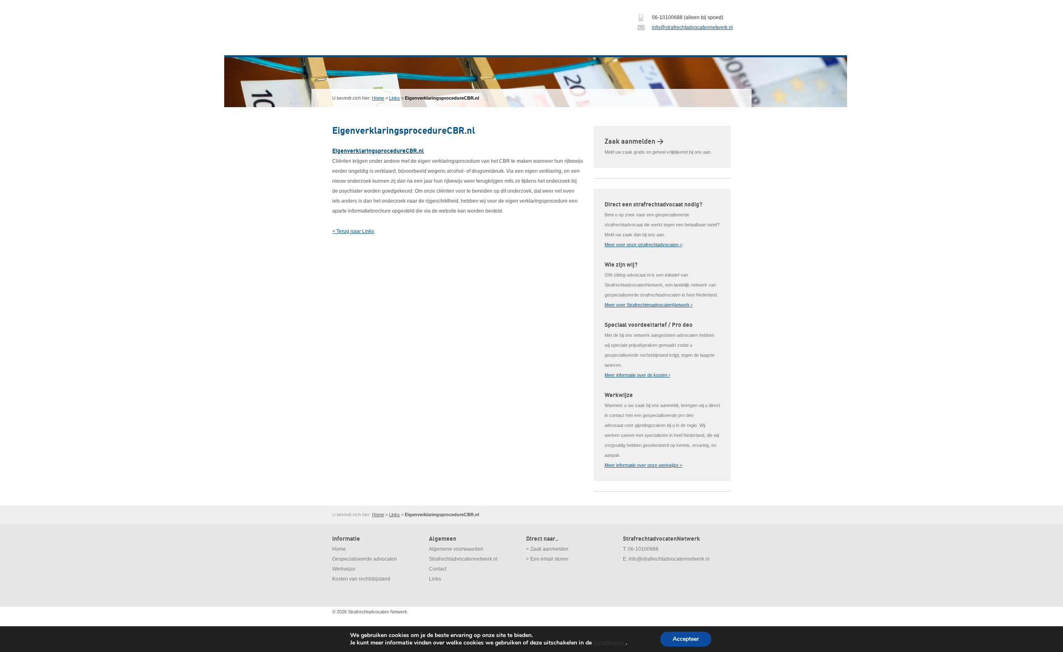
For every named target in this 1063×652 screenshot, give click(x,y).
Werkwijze (343, 569)
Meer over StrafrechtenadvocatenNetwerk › (649, 304)
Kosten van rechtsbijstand (361, 579)
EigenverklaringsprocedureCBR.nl (378, 151)
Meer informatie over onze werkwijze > (643, 465)
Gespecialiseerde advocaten (364, 559)
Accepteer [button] (686, 639)
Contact (437, 569)
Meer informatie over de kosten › (637, 375)
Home (378, 98)
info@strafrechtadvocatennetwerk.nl (692, 27)
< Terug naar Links (353, 231)
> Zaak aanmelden (547, 549)
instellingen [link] (609, 643)
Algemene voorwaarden (456, 549)
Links (394, 98)
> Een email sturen (547, 559)
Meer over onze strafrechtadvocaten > (643, 244)
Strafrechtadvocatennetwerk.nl (463, 559)
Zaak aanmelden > (634, 141)
